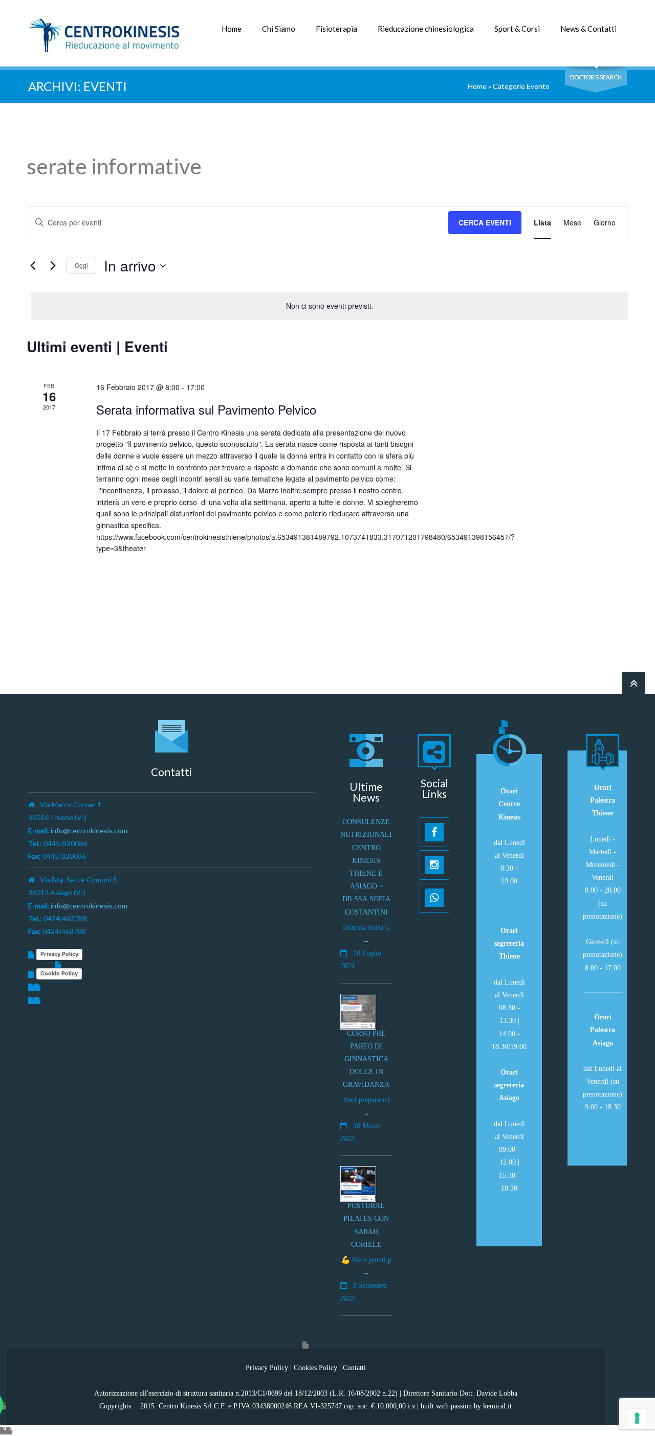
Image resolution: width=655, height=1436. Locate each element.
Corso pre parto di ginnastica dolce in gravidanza (366, 1059)
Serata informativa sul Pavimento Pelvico (206, 409)
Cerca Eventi (484, 222)
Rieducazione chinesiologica (426, 28)
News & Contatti (588, 28)
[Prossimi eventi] (53, 266)
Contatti (354, 1367)
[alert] (329, 306)
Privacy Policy (59, 954)
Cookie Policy (59, 973)
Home (232, 28)
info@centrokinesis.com (89, 830)
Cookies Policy (315, 1367)
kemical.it (497, 1405)
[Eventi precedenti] (33, 266)
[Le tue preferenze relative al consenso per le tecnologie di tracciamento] (637, 1418)
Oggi (81, 265)
